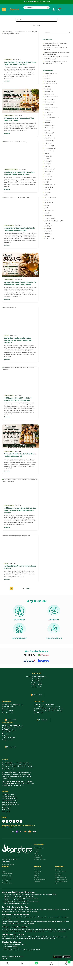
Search (48, 8)
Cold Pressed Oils (40, 936)
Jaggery (63, 936)
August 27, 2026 (16, 59)
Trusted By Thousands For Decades (15, 927)
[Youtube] (7, 821)
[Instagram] (14, 821)
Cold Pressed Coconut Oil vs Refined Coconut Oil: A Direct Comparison (17, 399)
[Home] (7, 963)
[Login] (22, 963)
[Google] (3, 821)
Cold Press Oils (8, 59)
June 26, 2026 (22, 169)
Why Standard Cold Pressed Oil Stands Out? (18, 892)
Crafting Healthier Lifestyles (13, 934)
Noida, (28, 921)
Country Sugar (56, 936)
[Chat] (36, 963)
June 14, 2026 (12, 563)
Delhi (5, 921)
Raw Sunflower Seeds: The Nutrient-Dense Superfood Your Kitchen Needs (20, 63)
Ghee (47, 936)
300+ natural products (15, 903)
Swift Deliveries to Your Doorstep (15, 907)
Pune (13, 921)
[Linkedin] (21, 821)
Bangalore (45, 909)
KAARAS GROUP (14, 956)
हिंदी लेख (6, 563)
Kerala (24, 917)
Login (22, 964)
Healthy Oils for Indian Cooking (11, 169)
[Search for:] (57, 32)
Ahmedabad (23, 921)
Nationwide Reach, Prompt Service (15, 915)
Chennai (6, 909)
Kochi (54, 921)
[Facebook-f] (10, 821)
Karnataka (20, 917)
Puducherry (59, 921)
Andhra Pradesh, (31, 917)
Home (34, 25)
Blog (38, 25)
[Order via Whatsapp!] (69, 962)
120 (23, 588)
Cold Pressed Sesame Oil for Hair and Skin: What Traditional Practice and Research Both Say (20, 510)
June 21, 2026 (18, 395)
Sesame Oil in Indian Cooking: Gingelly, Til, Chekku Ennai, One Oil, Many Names (20, 283)
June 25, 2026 (18, 279)
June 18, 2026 (18, 451)
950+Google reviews (17, 901)
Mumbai (10, 921)
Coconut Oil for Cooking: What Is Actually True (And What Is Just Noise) (19, 229)
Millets (3, 938)
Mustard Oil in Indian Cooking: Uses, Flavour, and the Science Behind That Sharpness (18, 340)
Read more (7, 81)
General (6, 335)
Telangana (39, 917)
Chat (36, 964)
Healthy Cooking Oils (9, 115)
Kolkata (17, 921)
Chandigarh (33, 921)
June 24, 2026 (13, 335)
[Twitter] (17, 821)
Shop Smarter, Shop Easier (12, 942)
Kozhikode (50, 921)
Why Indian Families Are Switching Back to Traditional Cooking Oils (20, 455)
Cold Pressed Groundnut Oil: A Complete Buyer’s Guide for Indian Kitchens (19, 173)
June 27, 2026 (18, 115)
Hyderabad (13, 909)
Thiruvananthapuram (41, 921)
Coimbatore (66, 921)
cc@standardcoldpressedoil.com (11, 857)
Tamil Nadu (14, 917)
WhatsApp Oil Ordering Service (11, 949)
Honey (50, 936)
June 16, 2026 (18, 505)
